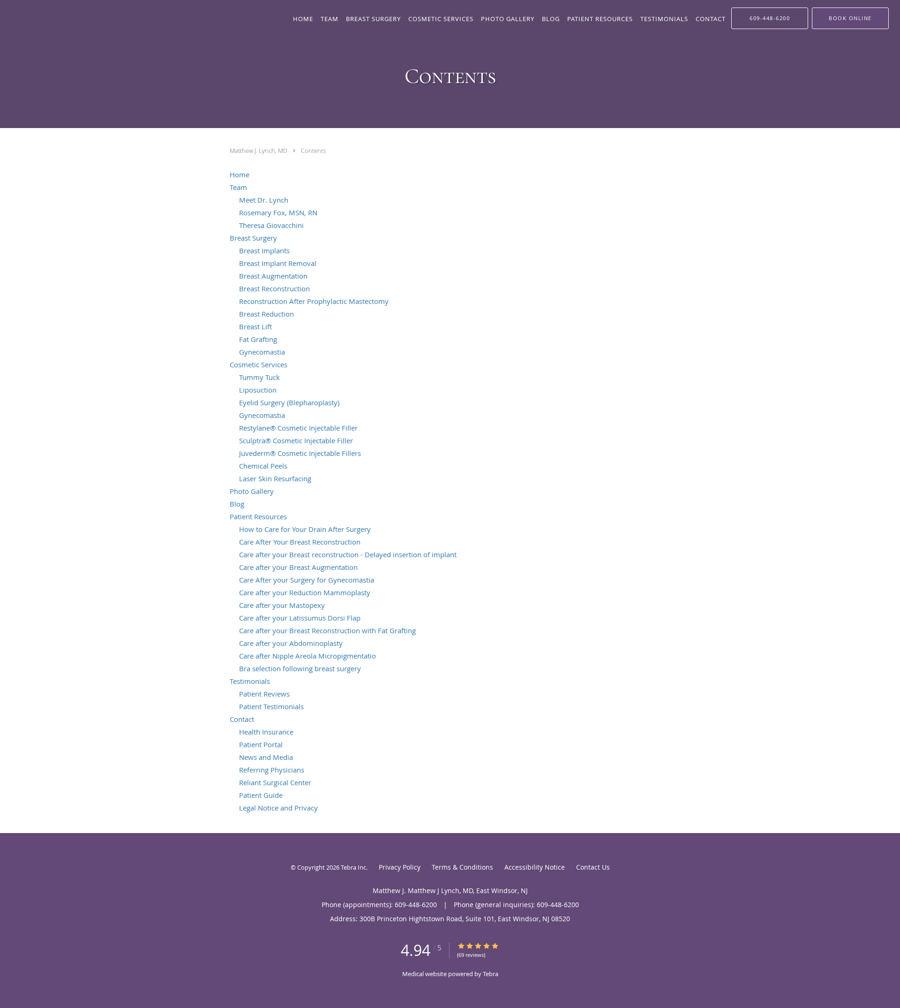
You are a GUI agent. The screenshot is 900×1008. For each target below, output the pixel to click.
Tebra (490, 974)
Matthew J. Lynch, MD (259, 150)
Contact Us (593, 867)
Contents (313, 150)
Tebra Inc (353, 867)
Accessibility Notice (534, 867)
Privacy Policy (399, 867)
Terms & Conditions (462, 867)
